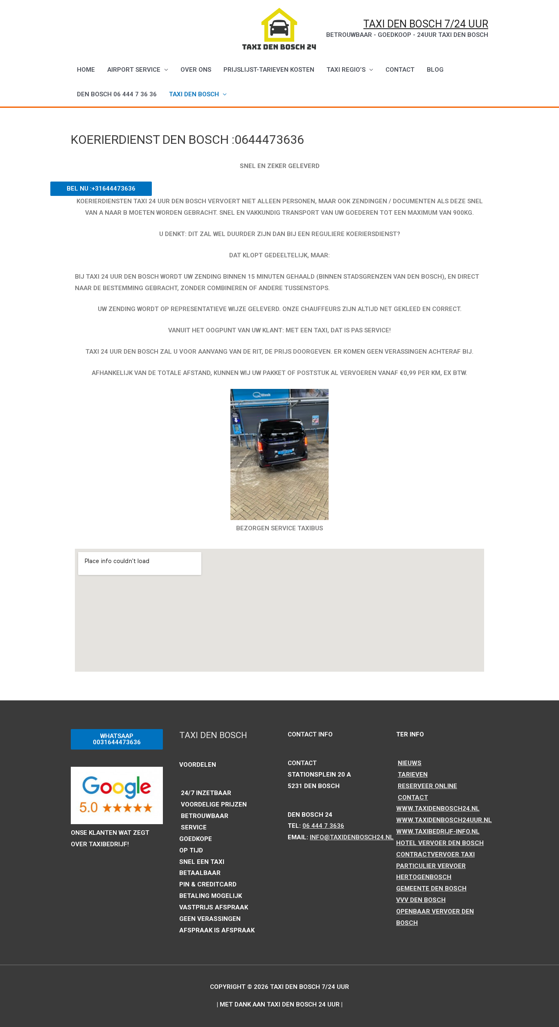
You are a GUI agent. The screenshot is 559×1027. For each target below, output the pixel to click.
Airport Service (133, 69)
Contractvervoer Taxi (435, 854)
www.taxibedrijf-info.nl (438, 831)
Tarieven (413, 774)
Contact (413, 797)
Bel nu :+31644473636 (101, 188)
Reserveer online (427, 786)
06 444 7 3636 (323, 825)
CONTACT (400, 69)
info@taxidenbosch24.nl (352, 837)
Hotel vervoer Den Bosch (440, 843)
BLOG (435, 69)
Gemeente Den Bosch (431, 888)
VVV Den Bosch (421, 900)
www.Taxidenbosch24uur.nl (444, 820)
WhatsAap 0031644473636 (117, 739)
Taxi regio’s (346, 69)
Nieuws (410, 763)
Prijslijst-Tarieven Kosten (268, 69)
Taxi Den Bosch (194, 94)
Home (86, 69)
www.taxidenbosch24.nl (438, 808)
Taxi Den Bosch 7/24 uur (425, 24)
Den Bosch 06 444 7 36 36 (117, 94)
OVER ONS (195, 69)
